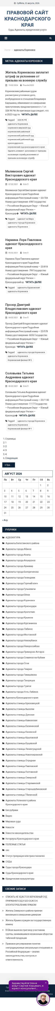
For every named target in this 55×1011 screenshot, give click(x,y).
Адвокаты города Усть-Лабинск (22, 692)
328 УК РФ (22, 120)
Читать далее (29, 114)
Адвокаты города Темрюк (19, 669)
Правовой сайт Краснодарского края (27, 19)
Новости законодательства (19, 833)
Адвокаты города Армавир (19, 566)
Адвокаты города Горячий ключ (22, 583)
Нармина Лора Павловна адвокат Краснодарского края (23, 244)
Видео (9, 816)
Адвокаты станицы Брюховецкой (22, 703)
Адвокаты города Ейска (18, 594)
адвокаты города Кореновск (21, 223)
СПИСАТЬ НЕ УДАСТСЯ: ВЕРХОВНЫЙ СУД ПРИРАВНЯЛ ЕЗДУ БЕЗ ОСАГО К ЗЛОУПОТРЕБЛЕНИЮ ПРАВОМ (26, 901)
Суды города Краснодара (18, 867)
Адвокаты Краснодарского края (22, 697)
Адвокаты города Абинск (18, 549)
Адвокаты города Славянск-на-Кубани (25, 657)
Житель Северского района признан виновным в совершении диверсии (24, 912)
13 (27, 496)
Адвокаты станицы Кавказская (21, 720)
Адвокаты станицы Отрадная (21, 760)
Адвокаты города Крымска (19, 617)
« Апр (5, 520)
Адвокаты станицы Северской (21, 777)
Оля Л (25, 184)
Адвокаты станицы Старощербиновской (26, 789)
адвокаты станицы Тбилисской (21, 795)
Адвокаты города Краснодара (21, 606)
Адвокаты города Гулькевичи (21, 589)
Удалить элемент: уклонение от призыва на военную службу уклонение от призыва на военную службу (27, 154)
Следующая (11, 458)
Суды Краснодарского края (19, 873)
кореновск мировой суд (19, 128)
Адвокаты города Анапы (18, 555)
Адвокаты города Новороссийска (22, 646)
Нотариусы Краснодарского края (22, 839)
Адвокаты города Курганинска (21, 623)
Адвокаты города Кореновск (20, 600)
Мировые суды (13, 821)
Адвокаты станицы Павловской (22, 766)
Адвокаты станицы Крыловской (22, 737)
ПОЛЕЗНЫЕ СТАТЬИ (15, 844)
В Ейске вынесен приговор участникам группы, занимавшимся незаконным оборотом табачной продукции (29, 934)
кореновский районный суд (21, 135)
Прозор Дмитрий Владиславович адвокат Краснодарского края (23, 309)
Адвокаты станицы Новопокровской (24, 754)
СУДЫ (9, 861)
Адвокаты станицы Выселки (20, 709)
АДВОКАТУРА (13, 537)
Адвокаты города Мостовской (21, 634)
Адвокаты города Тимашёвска (21, 675)
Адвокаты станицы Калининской (22, 726)
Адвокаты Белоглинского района (22, 543)
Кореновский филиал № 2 (20, 360)
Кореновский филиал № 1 (20, 429)
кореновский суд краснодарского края (26, 147)
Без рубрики (12, 810)
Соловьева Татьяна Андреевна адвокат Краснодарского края (21, 377)
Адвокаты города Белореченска (22, 572)
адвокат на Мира (26, 219)
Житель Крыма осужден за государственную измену (28, 922)
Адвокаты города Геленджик (20, 577)
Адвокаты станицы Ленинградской (23, 749)
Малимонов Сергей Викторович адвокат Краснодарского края (21, 175)
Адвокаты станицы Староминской (23, 783)
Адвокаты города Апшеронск (20, 560)
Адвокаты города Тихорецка (20, 680)
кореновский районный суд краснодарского (21, 141)
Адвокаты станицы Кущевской (21, 743)
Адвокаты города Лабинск (19, 629)
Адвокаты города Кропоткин (20, 612)
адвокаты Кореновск (18, 124)
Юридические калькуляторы (20, 878)
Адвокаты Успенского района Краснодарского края (21, 802)
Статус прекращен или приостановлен (25, 856)
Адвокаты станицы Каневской (21, 732)
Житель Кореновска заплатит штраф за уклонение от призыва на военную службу (27, 76)
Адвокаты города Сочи (17, 663)
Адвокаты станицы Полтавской (21, 772)
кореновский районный (19, 131)
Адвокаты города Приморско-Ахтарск (25, 652)
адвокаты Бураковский (29, 287)
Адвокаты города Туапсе (18, 686)
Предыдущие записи (10, 465)
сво (7, 850)
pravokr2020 (28, 85)
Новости (10, 827)
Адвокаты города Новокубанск (21, 640)
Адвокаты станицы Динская (20, 714)
